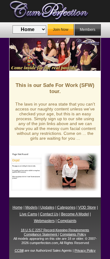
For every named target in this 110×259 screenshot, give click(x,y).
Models (31, 207)
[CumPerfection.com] (55, 11)
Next (91, 54)
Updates (47, 207)
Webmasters (44, 221)
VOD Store (87, 207)
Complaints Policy (73, 234)
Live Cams (28, 214)
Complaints (66, 221)
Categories (66, 207)
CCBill (19, 250)
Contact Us (49, 214)
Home (18, 207)
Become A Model (75, 214)
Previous (19, 54)
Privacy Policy (85, 250)
